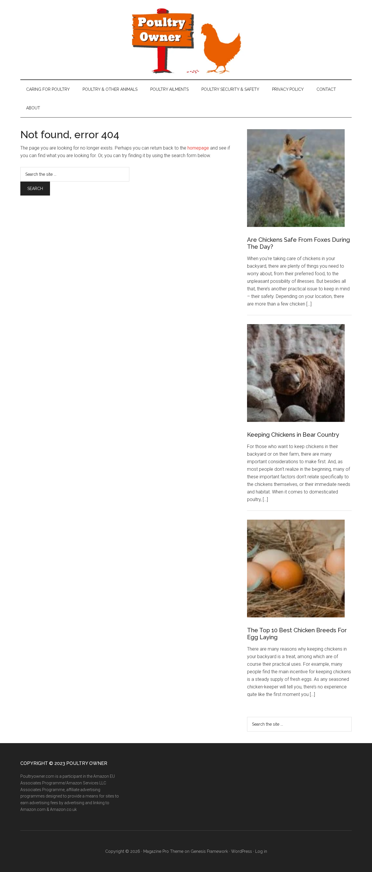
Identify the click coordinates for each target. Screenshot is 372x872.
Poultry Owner (186, 39)
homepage (198, 148)
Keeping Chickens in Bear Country (293, 434)
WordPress (241, 851)
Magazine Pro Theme (163, 851)
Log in (261, 851)
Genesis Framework (209, 851)
